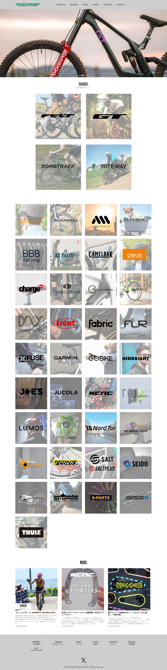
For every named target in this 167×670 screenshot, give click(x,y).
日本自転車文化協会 (36, 649)
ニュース (79, 643)
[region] (83, 43)
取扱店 (95, 643)
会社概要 (36, 643)
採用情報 (132, 643)
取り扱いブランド (58, 643)
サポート (113, 643)
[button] (80, 75)
